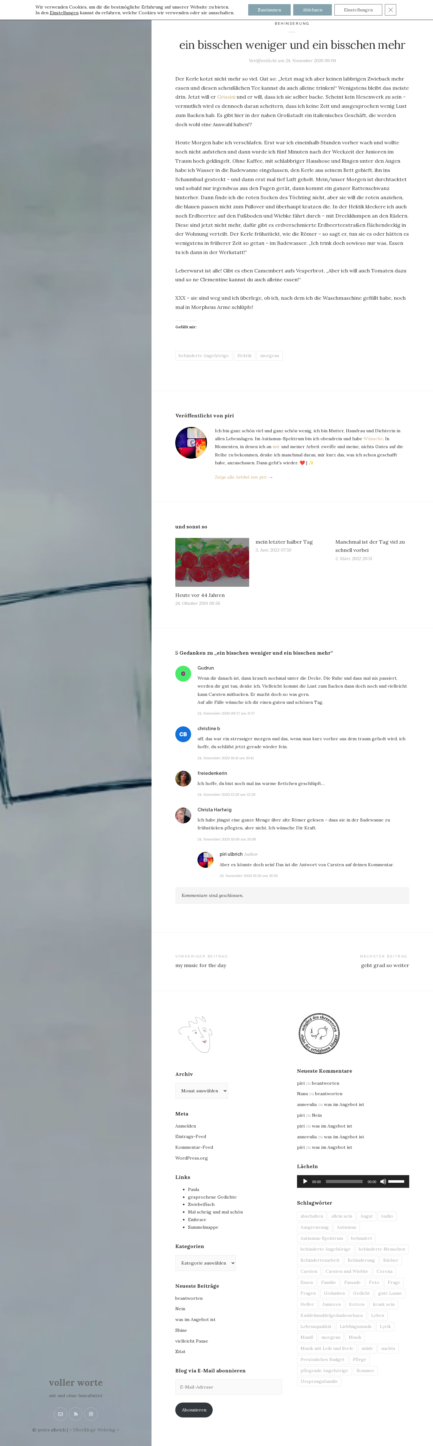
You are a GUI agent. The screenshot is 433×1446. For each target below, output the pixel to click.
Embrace (197, 1219)
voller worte (76, 1382)
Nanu (302, 1093)
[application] (353, 1181)
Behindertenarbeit (320, 1260)
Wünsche (373, 439)
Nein (180, 1309)
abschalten (312, 1216)
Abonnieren (194, 1410)
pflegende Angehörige (324, 1370)
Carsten (309, 1271)
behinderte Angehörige (204, 355)
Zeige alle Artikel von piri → (244, 477)
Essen (307, 1282)
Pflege (359, 1359)
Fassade (352, 1282)
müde (367, 1348)
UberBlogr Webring (94, 1430)
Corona (384, 1271)
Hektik (244, 355)
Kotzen (357, 1304)
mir (276, 446)
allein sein (341, 1216)
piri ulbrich (231, 854)
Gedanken (334, 1293)
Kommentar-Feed (194, 1147)
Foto (374, 1282)
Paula (193, 1189)
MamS (307, 1337)
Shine (181, 1330)
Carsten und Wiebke (347, 1271)
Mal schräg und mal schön (215, 1212)
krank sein (384, 1304)
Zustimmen (269, 10)
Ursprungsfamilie (319, 1381)
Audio (387, 1216)
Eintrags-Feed (190, 1136)
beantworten (189, 1298)
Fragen (308, 1293)
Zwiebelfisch (201, 1204)
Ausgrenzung (315, 1227)
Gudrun (205, 668)
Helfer (307, 1304)
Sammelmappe (203, 1227)
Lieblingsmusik (356, 1326)
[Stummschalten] (383, 1181)
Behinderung (292, 24)
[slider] (397, 1181)
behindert (361, 1238)
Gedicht (361, 1293)
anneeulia (307, 1104)
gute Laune (390, 1293)
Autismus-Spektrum (322, 1238)
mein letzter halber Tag (284, 542)
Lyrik (385, 1326)
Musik (355, 1337)
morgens (269, 355)
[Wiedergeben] (305, 1181)
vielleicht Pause (191, 1341)
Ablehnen (312, 10)
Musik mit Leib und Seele (327, 1348)
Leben (377, 1315)
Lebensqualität (316, 1326)
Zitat (180, 1351)
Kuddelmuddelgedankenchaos (332, 1315)
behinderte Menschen (382, 1249)
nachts (388, 1348)
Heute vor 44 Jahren (200, 595)
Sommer (365, 1370)
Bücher (390, 1260)
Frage (394, 1282)
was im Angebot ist (195, 1319)
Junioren (331, 1304)
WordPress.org (191, 1158)
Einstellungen (64, 13)
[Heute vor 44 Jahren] (212, 562)
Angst (366, 1216)
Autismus (346, 1227)
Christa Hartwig (214, 809)
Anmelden (185, 1126)
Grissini (226, 97)
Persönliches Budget (323, 1359)
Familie (328, 1282)
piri (301, 1083)
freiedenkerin (212, 773)
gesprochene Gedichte (212, 1197)
